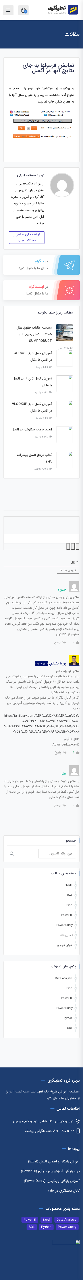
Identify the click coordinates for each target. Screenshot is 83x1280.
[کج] (73, 546)
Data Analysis (64, 978)
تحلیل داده (66, 935)
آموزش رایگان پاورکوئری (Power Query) (52, 1181)
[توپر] (77, 546)
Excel (69, 905)
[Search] (11, 853)
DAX (70, 895)
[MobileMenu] (8, 10)
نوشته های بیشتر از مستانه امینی (27, 237)
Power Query (64, 925)
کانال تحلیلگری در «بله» (64, 1190)
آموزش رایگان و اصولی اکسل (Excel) (54, 1161)
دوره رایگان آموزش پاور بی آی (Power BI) (50, 1171)
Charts (68, 885)
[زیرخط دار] (68, 546)
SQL (70, 1028)
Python (68, 1018)
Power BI (67, 915)
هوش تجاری (65, 945)
